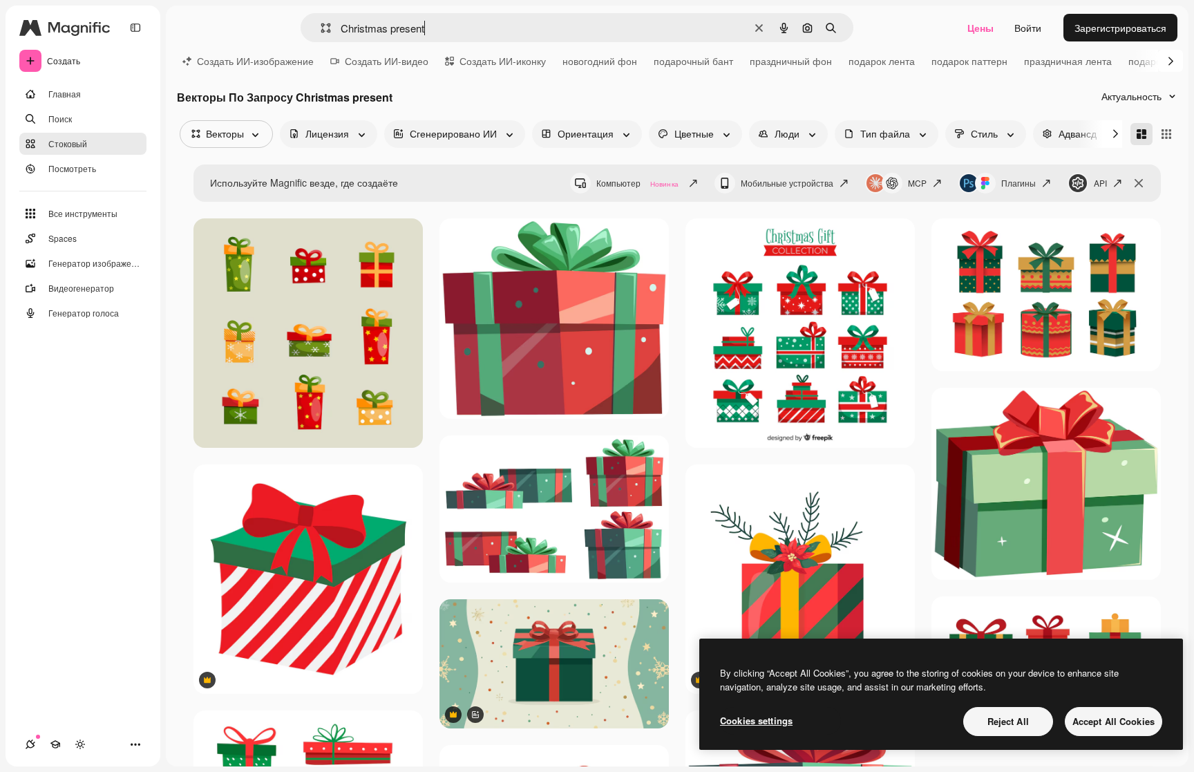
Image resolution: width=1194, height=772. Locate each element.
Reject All (1008, 721)
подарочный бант (693, 61)
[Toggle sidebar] (135, 28)
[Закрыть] (1138, 183)
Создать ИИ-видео (386, 61)
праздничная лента (1068, 61)
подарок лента (882, 61)
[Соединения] (30, 744)
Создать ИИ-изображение (255, 61)
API (1100, 183)
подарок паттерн (969, 61)
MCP (917, 183)
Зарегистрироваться (1120, 28)
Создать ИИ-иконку (502, 61)
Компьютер (637, 183)
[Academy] (55, 744)
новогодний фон (599, 61)
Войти (1027, 28)
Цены (980, 28)
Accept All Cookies (1113, 721)
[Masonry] (1141, 134)
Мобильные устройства (787, 183)
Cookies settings (756, 720)
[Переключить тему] (80, 744)
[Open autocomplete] (320, 28)
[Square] (1166, 134)
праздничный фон (791, 61)
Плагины (1018, 183)
